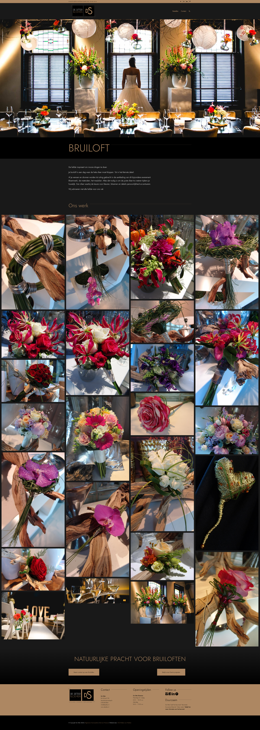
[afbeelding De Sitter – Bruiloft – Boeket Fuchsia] (227, 359)
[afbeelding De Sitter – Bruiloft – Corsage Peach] (163, 557)
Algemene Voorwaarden (91, 723)
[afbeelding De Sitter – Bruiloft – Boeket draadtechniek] (163, 322)
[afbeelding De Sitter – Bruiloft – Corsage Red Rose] (34, 570)
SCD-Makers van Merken (124, 723)
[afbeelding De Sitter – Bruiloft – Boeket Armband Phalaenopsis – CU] (34, 263)
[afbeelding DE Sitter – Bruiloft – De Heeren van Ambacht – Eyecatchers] (163, 603)
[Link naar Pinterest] (189, 1)
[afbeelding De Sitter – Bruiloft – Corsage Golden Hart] (227, 504)
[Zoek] (189, 11)
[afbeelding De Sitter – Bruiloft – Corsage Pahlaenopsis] (98, 530)
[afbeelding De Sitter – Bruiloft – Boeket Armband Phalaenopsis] (98, 263)
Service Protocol (103, 723)
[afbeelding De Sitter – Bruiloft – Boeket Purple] (163, 368)
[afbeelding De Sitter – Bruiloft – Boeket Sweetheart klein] (34, 428)
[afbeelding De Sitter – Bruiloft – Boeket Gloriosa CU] (34, 335)
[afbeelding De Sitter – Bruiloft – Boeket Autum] (163, 257)
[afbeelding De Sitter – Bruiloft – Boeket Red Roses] (34, 382)
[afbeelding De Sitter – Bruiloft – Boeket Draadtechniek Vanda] (227, 263)
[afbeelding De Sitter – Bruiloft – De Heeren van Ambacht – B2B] (98, 591)
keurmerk (181, 709)
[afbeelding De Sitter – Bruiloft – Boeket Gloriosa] (98, 354)
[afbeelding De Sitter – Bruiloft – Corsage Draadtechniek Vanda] (34, 500)
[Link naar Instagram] (183, 1)
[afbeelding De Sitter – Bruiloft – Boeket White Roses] (163, 485)
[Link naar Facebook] (180, 1)
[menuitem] (175, 11)
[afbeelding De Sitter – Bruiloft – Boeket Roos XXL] (163, 415)
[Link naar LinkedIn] (186, 1)
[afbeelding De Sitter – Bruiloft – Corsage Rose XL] (227, 600)
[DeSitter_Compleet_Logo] (83, 11)
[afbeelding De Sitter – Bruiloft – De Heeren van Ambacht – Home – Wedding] (34, 616)
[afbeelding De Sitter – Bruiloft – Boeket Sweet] (98, 439)
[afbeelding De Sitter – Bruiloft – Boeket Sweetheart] (227, 431)
